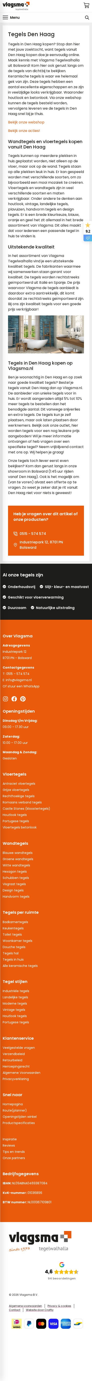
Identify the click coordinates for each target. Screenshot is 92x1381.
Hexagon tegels (15, 871)
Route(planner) (15, 1110)
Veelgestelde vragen (19, 1047)
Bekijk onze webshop (26, 122)
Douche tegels (14, 947)
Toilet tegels (12, 934)
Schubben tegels (16, 878)
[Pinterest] (23, 699)
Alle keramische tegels (20, 966)
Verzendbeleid (14, 1054)
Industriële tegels (16, 991)
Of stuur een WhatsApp (21, 686)
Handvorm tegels (16, 896)
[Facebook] (14, 699)
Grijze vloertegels (16, 790)
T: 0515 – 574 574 (16, 674)
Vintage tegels (14, 1010)
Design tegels (13, 890)
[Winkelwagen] (86, 5)
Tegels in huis (13, 959)
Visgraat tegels (14, 884)
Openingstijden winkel (20, 1116)
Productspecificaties (19, 1123)
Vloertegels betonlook (20, 827)
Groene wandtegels (18, 859)
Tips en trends (14, 1151)
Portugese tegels (16, 821)
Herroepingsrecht (16, 1066)
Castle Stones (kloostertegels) (26, 808)
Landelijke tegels (15, 997)
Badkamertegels (15, 922)
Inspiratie (10, 1139)
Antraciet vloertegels (19, 783)
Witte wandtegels (16, 865)
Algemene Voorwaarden (21, 1072)
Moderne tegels (15, 1003)
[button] (11, 17)
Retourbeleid (12, 1060)
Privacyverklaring (16, 1079)
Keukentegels (13, 928)
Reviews (9, 1145)
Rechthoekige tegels (19, 796)
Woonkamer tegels (17, 941)
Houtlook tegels (15, 815)
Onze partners (14, 1158)
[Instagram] (5, 699)
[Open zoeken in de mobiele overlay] (87, 18)
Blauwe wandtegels (18, 853)
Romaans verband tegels (22, 802)
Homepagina (13, 1104)
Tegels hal (11, 953)
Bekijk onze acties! (24, 130)
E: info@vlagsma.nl (17, 680)
